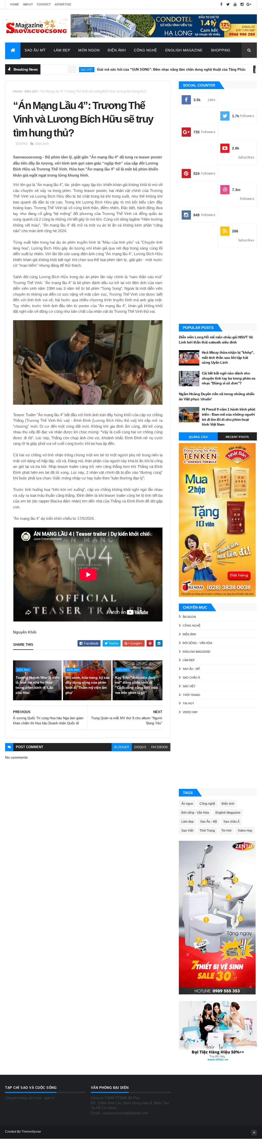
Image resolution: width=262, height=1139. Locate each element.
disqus (140, 747)
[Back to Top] (254, 1132)
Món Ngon (89, 50)
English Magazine (184, 50)
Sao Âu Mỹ (35, 50)
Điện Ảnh (117, 50)
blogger (121, 747)
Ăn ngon (189, 616)
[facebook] (221, 4)
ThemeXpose (31, 1131)
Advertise (63, 4)
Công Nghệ (145, 50)
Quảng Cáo (198, 436)
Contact (44, 4)
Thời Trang (191, 694)
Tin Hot (188, 703)
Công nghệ (191, 625)
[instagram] (242, 4)
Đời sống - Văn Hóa (197, 642)
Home (14, 4)
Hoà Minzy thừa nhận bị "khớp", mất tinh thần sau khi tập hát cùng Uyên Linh (228, 357)
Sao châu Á (191, 677)
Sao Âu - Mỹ (191, 668)
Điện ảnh (246, 69)
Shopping (221, 50)
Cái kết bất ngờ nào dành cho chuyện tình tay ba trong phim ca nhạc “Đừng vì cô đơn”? (228, 378)
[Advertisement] (218, 286)
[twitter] (228, 4)
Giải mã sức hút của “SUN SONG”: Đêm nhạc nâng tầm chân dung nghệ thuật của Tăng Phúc (145, 69)
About (28, 4)
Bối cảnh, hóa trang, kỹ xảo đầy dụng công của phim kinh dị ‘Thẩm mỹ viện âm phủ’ (88, 685)
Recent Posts (237, 436)
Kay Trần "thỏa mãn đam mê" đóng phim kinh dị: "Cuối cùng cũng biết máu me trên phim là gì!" (136, 685)
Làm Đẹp (62, 50)
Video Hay (190, 712)
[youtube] (235, 4)
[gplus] (249, 4)
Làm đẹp (189, 660)
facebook (159, 747)
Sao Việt (60, 69)
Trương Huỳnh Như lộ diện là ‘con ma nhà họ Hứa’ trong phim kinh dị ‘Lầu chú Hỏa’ (37, 685)
